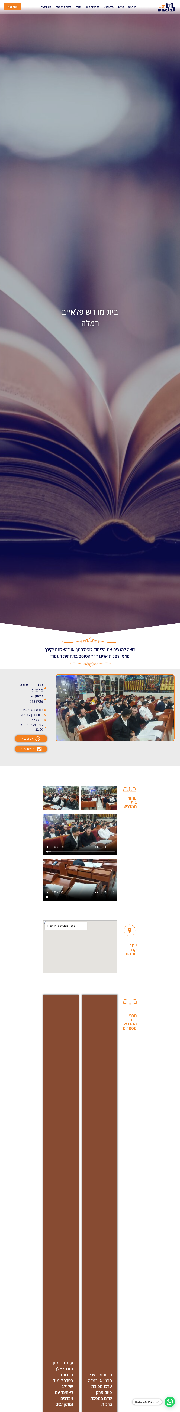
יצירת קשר (46, 6)
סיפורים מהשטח (63, 6)
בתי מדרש (109, 6)
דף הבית (132, 6)
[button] (170, 1402)
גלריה (78, 6)
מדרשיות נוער (92, 6)
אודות (121, 6)
